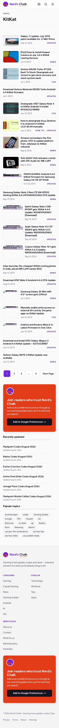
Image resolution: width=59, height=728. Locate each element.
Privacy (6, 720)
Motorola (9, 523)
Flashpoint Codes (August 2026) (19, 446)
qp (32, 523)
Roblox (42, 523)
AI (4, 608)
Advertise (7, 649)
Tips (54, 82)
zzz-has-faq (38, 531)
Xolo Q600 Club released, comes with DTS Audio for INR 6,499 (38, 159)
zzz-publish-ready (31, 535)
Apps (33, 597)
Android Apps (11, 514)
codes (25, 514)
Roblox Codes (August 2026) (17, 456)
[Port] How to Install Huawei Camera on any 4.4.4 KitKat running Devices (35, 55)
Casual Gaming (10, 586)
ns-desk (22, 523)
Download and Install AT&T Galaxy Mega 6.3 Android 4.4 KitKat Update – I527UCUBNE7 (26, 342)
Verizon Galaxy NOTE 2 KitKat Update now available (25, 356)
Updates (51, 43)
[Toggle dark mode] (52, 4)
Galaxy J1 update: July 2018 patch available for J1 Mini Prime (38, 38)
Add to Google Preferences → (29, 422)
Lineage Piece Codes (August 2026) (21, 486)
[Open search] (45, 4)
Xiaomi (31, 527)
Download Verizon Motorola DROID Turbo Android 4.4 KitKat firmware (29, 91)
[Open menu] (39, 4)
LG (39, 519)
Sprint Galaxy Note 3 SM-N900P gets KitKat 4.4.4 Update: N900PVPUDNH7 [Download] (38, 211)
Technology (37, 580)
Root (7, 527)
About (23, 720)
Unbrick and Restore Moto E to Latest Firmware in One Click (37, 326)
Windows (35, 586)
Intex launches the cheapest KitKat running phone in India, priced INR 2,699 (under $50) (29, 267)
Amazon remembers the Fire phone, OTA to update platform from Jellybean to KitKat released (37, 142)
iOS (5, 614)
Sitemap (33, 720)
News (53, 62)
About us (7, 627)
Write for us (8, 638)
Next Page (48, 373)
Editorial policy (10, 643)
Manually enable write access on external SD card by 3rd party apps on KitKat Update (38, 310)
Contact (7, 632)
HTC (19, 519)
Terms (15, 720)
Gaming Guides (41, 514)
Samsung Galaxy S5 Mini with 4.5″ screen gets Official (36, 293)
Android (7, 603)
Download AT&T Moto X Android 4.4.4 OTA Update (29, 280)
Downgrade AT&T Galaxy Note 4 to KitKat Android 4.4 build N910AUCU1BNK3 (37, 106)
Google (8, 519)
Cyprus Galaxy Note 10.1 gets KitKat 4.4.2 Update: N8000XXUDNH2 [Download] (40, 249)
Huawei (29, 519)
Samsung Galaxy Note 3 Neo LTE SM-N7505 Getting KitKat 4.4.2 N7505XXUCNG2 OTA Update (29, 194)
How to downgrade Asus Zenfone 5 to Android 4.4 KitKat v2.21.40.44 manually (38, 123)
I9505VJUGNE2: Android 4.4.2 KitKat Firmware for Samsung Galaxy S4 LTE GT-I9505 (39, 177)
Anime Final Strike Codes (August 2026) (23, 476)
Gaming (7, 580)
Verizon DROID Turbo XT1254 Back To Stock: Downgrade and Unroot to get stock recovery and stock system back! (38, 73)
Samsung (19, 527)
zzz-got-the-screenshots (16, 531)
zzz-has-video (11, 535)
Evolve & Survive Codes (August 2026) (22, 466)
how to (39, 130)
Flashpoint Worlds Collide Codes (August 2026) (27, 496)
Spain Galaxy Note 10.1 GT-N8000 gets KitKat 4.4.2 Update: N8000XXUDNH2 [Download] (39, 231)
